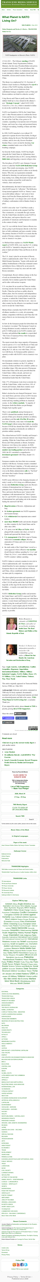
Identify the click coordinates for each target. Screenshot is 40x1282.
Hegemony (15, 669)
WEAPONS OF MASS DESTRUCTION (13, 1021)
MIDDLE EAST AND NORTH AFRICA (12, 1082)
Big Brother (12, 908)
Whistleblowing (25, 981)
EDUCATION (5, 1064)
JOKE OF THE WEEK (8, 1200)
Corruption (8, 915)
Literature (33, 946)
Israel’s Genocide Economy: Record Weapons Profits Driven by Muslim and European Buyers (20, 762)
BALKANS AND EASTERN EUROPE (12, 1059)
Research (24, 964)
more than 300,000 (11, 521)
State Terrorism (30, 968)
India (21, 935)
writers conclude (18, 403)
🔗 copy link (7, 722)
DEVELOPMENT (6, 1152)
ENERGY (4, 1055)
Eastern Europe (23, 919)
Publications (5, 858)
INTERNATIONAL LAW (8, 1086)
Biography (20, 908)
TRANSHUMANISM (7, 1139)
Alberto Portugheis (7, 1235)
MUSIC (4, 1168)
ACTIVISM (5, 1039)
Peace (26, 959)
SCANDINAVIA (6, 1089)
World (13, 679)
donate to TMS (29, 706)
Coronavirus (32, 912)
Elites (22, 921)
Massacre (15, 948)
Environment (30, 921)
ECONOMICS (5, 1148)
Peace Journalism (17, 9)
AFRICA (4, 1037)
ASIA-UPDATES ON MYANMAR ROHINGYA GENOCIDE (18, 1057)
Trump (35, 971)
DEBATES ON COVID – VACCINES (12, 1129)
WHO (33, 981)
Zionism (26, 983)
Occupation (20, 955)
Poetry (4, 962)
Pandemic (19, 960)
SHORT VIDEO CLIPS (8, 1206)
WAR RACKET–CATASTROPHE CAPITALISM (15, 1050)
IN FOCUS (5, 1034)
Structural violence (9, 971)
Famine (5, 926)
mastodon (9, 718)
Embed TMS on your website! (20, 1269)
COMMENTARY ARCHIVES (10, 1211)
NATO (19, 674)
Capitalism (8, 910)
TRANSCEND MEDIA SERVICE (19, 2)
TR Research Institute (8, 890)
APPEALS (4, 1080)
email (19, 714)
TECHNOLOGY (6, 1032)
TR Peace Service (7, 888)
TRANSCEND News (7, 996)
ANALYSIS (5, 1028)
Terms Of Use (5, 1250)
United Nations (21, 676)
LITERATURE (5, 1166)
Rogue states (32, 964)
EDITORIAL (5, 991)
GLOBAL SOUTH (7, 1073)
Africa (15, 904)
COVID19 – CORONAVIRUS (10, 1182)
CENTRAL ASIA (6, 1066)
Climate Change (24, 910)
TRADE (4, 1150)
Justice (7, 946)
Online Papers (6, 856)
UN (35, 674)
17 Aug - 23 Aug (20, 797)
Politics (25, 674)
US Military (6, 676)
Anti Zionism (16, 906)
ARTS (3, 1141)
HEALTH (4, 1114)
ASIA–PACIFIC (6, 1052)
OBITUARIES (5, 1197)
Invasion (13, 941)
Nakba (10, 953)
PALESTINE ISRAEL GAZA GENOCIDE (13, 1084)
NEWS (3, 1046)
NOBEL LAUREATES (8, 1009)
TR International (6, 881)
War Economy (23, 979)
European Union (29, 924)
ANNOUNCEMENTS (8, 1003)
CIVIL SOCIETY (6, 1170)
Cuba (13, 917)
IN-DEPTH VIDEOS (7, 1204)
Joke (26, 944)
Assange (34, 906)
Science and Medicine (23, 966)
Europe (20, 924)
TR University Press (7, 892)
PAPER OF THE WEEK (8, 1000)
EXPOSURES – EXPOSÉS (9, 1109)
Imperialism (23, 669)
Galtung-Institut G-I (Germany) (10, 895)
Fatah (10, 926)
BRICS (26, 908)
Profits (23, 962)
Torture (29, 971)
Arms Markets (9, 752)
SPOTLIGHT (5, 1077)
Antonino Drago (6, 1232)
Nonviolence (24, 953)
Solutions (19, 969)
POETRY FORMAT (7, 1195)
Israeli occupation (17, 944)
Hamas (35, 930)
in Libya (19, 529)
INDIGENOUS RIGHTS (8, 1118)
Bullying (32, 908)
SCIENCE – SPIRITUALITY (9, 1184)
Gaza (14, 928)
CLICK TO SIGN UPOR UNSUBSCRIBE (20, 809)
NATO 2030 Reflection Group (26, 165)
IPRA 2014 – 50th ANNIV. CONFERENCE (13, 1213)
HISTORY (4, 1111)
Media (22, 948)
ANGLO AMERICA (7, 1043)
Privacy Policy (6, 1254)
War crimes (12, 979)
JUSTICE (4, 1048)
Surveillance (22, 971)
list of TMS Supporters (22, 708)
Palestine (29, 957)
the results (22, 333)
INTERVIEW (5, 1143)
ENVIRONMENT (6, 1105)
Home (3, 9)
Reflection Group (17, 484)
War (3, 679)
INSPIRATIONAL (6, 1188)
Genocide (22, 928)
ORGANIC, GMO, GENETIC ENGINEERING (14, 1123)
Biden (6, 908)
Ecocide (32, 919)
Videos (26, 9)
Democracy (33, 917)
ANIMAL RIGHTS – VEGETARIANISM (12, 1179)
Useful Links (5, 1248)
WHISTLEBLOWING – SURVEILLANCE (13, 1116)
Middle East (30, 948)
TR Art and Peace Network (9, 883)
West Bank (15, 981)
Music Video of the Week (9, 1215)
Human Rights (31, 932)
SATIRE (4, 1127)
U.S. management (10, 537)
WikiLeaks (13, 983)
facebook (22, 718)
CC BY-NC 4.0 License (33, 730)
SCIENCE (4, 1132)
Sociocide (12, 969)
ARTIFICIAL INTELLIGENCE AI (10, 1100)
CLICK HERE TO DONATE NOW (20, 776)
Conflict (33, 666)
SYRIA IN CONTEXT (7, 1091)
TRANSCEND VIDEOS (8, 998)
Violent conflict (31, 976)
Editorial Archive (6, 854)
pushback (14, 412)
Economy (16, 921)
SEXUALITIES (6, 1175)
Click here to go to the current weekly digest (18, 742)
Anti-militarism (23, 666)
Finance (16, 926)
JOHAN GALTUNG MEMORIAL (11, 994)
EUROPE (4, 1068)
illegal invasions (10, 506)
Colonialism (14, 912)
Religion (17, 964)
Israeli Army (6, 944)
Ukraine (8, 974)
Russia (5, 966)
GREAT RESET (6, 1145)
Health (4, 933)
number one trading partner (12, 449)
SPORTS (4, 1186)
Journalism (33, 944)
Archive (9, 9)
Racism (10, 964)
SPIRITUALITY (6, 1193)
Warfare (32, 979)
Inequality (5, 937)
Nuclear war (33, 953)
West (8, 679)
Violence (31, 676)
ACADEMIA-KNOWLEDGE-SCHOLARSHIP (14, 1098)
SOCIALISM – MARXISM (9, 1107)
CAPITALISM (5, 1102)
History (21, 933)
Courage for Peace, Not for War (26, 1239)
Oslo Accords (19, 957)
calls (26, 471)
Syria (27, 529)
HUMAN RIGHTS (7, 1030)
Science (12, 966)
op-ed (34, 84)
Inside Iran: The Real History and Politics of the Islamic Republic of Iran (21, 630)
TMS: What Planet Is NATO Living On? (19, 698)
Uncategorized (6, 1209)
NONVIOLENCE (6, 1016)
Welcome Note (6, 861)
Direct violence (11, 919)
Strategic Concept (12, 103)
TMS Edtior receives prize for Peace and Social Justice (17, 869)
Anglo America (11, 666)
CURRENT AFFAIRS (7, 1172)
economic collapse (19, 539)
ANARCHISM (5, 1154)
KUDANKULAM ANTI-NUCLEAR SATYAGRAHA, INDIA (17, 1159)
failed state (6, 159)
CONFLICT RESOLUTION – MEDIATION (13, 1012)
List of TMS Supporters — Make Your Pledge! (20, 787)
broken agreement (13, 511)
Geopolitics (6, 669)
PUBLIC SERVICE (7, 1161)
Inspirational (13, 937)
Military (22, 671)
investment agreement (10, 454)
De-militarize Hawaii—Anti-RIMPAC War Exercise (19, 756)
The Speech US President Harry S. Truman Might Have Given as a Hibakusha (18, 1228)
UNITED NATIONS (7, 1093)
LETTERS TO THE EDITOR (9, 1177)
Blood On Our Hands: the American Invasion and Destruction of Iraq (21, 657)
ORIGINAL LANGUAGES (9, 1202)
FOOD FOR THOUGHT (8, 1191)
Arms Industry (25, 906)
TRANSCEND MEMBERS (9, 1019)
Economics (8, 921)
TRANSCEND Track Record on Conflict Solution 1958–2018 (19, 872)
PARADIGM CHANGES (8, 1120)
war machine (31, 549)
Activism (8, 904)
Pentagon (33, 959)
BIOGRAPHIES (6, 1005)
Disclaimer (5, 1252)
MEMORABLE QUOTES (8, 1041)
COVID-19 (17, 915)
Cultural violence (22, 917)
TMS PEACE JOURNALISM (10, 1007)
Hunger (5, 935)
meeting (25, 61)
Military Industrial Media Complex (21, 950)
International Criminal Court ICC (16, 939)
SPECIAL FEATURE (7, 1134)
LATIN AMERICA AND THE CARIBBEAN (13, 1075)
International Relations (10, 671)
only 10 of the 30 (22, 419)
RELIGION (5, 1136)
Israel (23, 941)
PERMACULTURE (7, 1157)
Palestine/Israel (9, 959)
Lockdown (7, 948)
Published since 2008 (20, 1279)
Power (31, 674)
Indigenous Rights (30, 935)
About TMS (33, 9)
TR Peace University (7, 886)
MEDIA (4, 1071)
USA (13, 676)
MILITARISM (26, 25)
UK (3, 974)
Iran (18, 941)
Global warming (25, 930)
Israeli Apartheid (32, 941)
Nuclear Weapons (9, 955)
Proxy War (29, 962)
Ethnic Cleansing (10, 924)
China (15, 910)
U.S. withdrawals (10, 516)
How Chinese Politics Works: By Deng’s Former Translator (18, 845)
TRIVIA (4, 1163)
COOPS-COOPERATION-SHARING (12, 1014)
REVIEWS (4, 1125)
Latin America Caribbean (19, 946)
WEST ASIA (5, 1096)
